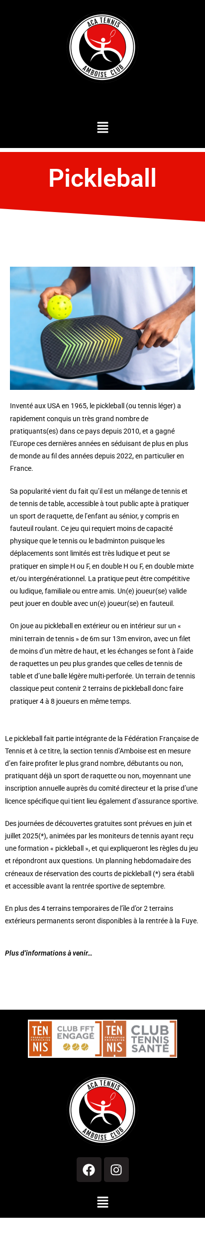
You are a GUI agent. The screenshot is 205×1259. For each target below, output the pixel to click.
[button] (102, 127)
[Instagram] (116, 1169)
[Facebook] (89, 1169)
